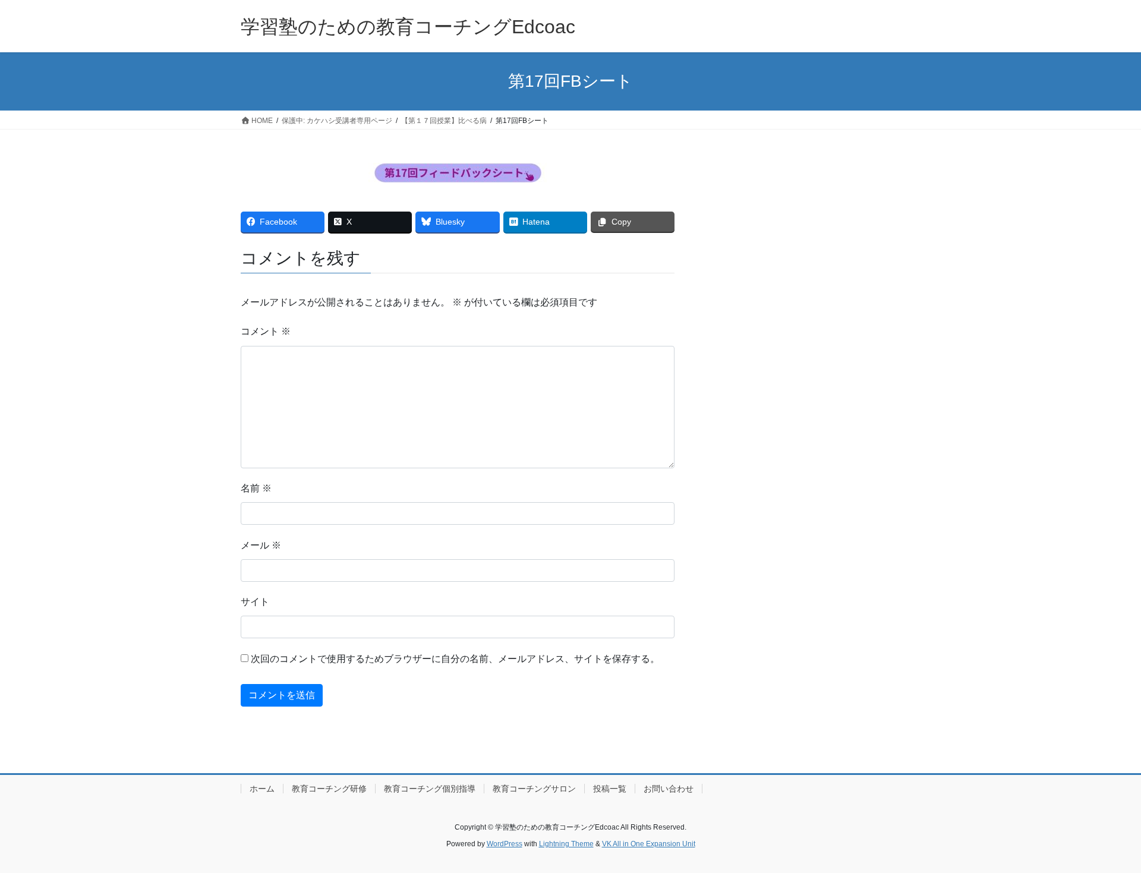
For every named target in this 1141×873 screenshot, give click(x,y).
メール (261, 545)
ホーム (262, 788)
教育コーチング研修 (329, 788)
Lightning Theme (566, 844)
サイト (255, 602)
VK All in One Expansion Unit (648, 844)
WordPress (504, 844)
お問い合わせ (669, 788)
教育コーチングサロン (534, 788)
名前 (256, 488)
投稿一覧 (609, 788)
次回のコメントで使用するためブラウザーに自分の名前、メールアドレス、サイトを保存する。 (455, 659)
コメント (266, 331)
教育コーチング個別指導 (429, 788)
